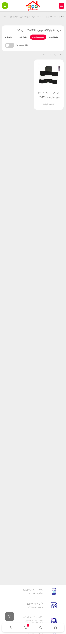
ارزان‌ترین (8, 37)
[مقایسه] (45, 101)
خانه (62, 16)
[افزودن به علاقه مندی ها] (39, 101)
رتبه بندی (22, 37)
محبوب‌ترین (38, 37)
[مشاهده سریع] (51, 101)
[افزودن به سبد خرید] (57, 101)
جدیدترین (54, 37)
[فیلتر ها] (9, 616)
